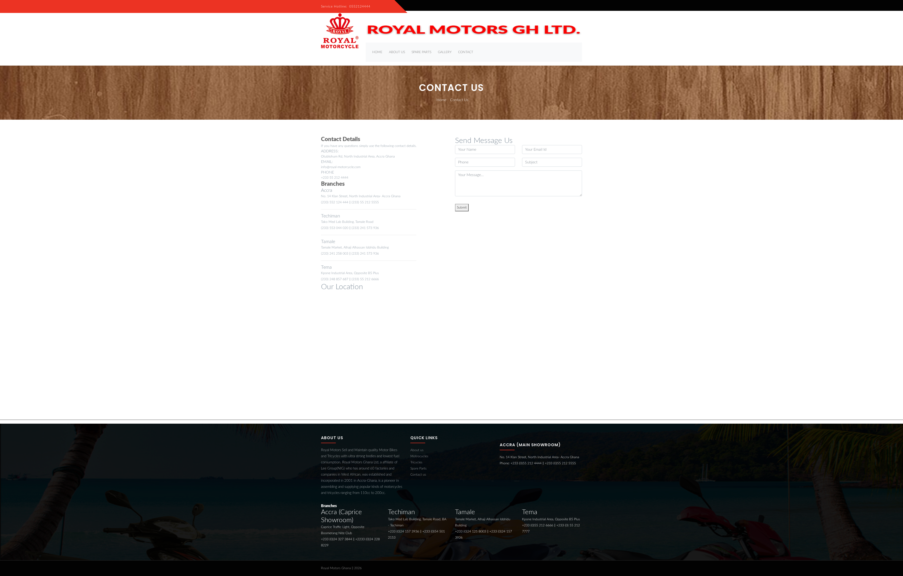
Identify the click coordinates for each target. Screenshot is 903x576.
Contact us (418, 474)
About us (417, 450)
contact (465, 52)
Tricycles (416, 462)
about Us (397, 52)
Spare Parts (421, 52)
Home (441, 100)
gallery (445, 52)
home (377, 52)
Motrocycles (419, 456)
